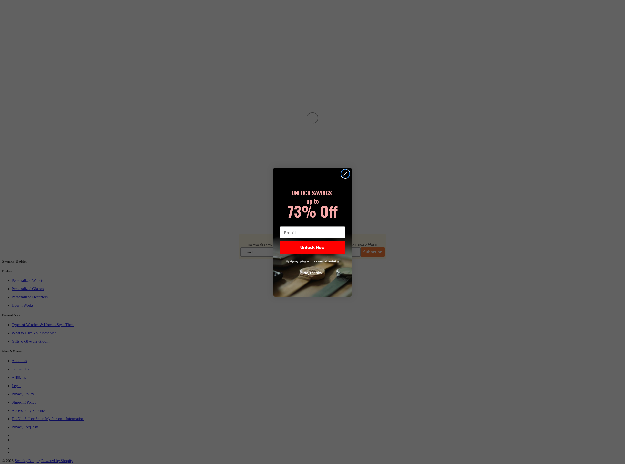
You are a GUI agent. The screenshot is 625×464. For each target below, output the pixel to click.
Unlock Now (312, 247)
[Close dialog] (345, 174)
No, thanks (312, 272)
